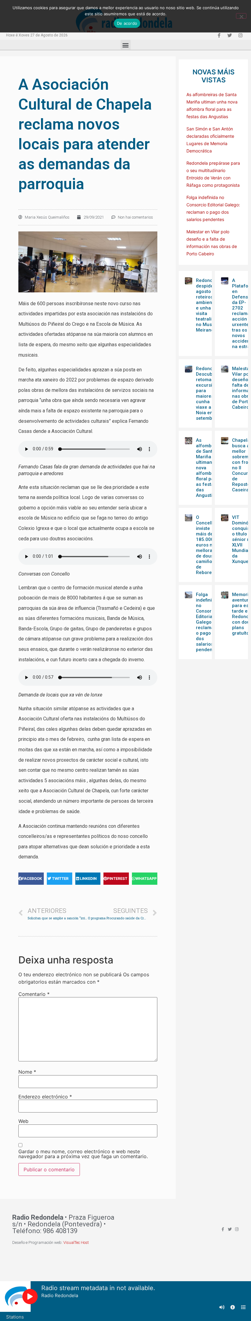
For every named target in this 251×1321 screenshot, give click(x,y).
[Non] (241, 16)
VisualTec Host (76, 1242)
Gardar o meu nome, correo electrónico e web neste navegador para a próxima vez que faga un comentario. (83, 1154)
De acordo (127, 23)
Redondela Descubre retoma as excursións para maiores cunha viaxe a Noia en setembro (208, 393)
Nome (27, 1071)
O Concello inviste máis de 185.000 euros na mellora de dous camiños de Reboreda (206, 545)
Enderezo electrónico (45, 1096)
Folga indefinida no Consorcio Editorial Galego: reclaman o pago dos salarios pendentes (207, 622)
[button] (126, 45)
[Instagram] (240, 35)
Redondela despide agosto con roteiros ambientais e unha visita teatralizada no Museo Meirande (209, 305)
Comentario (34, 994)
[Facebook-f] (218, 35)
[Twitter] (229, 35)
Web (23, 1121)
